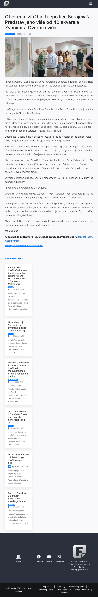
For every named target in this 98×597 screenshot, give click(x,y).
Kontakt (64, 593)
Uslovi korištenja (64, 590)
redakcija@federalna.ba (80, 570)
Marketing (61, 586)
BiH (10, 466)
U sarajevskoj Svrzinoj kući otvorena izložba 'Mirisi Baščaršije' (17, 326)
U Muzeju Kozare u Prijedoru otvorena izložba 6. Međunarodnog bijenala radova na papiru (18, 369)
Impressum (48, 586)
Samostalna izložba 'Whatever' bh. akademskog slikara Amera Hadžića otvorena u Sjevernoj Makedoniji (18, 275)
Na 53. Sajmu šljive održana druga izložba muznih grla (18, 458)
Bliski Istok (12, 504)
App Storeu (12, 240)
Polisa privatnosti (82, 590)
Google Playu (85, 237)
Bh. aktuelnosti (9, 34)
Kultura (11, 287)
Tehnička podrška (46, 590)
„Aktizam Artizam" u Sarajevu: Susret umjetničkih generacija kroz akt (18, 417)
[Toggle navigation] (91, 4)
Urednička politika (77, 586)
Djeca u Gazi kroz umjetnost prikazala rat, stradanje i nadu (17, 497)
